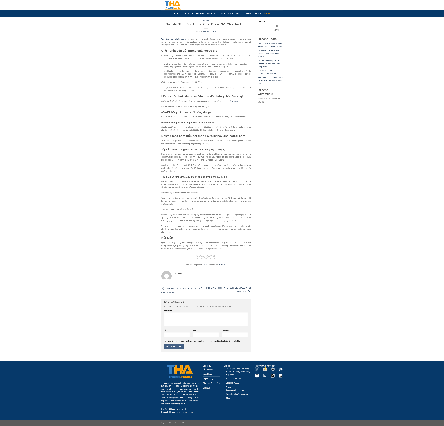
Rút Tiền (221, 14)
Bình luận (168, 310)
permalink (222, 265)
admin (215, 31)
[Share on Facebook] (198, 257)
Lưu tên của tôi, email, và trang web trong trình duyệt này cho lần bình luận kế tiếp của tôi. (204, 341)
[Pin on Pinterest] (210, 257)
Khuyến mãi (248, 14)
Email (196, 330)
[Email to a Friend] (206, 257)
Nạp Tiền (211, 14)
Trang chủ (178, 14)
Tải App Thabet (233, 14)
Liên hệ (258, 14)
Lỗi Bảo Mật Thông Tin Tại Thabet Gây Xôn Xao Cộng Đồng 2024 (269, 64)
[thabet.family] (172, 5)
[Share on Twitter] (202, 257)
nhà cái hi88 (182, 409)
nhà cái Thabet (231, 101)
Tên (166, 330)
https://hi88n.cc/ (168, 412)
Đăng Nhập (200, 14)
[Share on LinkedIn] (214, 257)
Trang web (226, 330)
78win (179, 412)
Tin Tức (267, 14)
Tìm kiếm (261, 21)
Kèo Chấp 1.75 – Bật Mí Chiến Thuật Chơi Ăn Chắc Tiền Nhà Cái (270, 81)
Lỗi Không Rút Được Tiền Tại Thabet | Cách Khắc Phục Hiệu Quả (270, 54)
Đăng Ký (189, 14)
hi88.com (172, 409)
